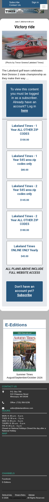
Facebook (6, 479)
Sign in (35, 2)
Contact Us (15, 5)
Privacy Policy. (20, 495)
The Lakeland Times (17, 498)
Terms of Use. (7, 495)
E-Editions (6, 482)
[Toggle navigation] (44, 7)
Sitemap (31, 495)
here (24, 110)
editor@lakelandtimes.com (21, 408)
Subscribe (14, 2)
